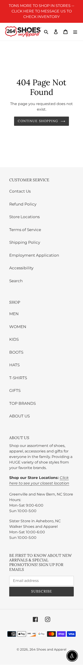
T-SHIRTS (18, 378)
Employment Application (34, 255)
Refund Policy (22, 204)
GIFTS (15, 390)
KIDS (14, 339)
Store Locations (24, 216)
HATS (14, 365)
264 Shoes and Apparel (48, 649)
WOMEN (17, 326)
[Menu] (75, 31)
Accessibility (21, 268)
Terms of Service (25, 229)
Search (16, 281)
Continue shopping (38, 121)
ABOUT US (19, 416)
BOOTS (16, 352)
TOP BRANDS (22, 403)
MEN (14, 313)
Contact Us (20, 191)
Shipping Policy (24, 242)
